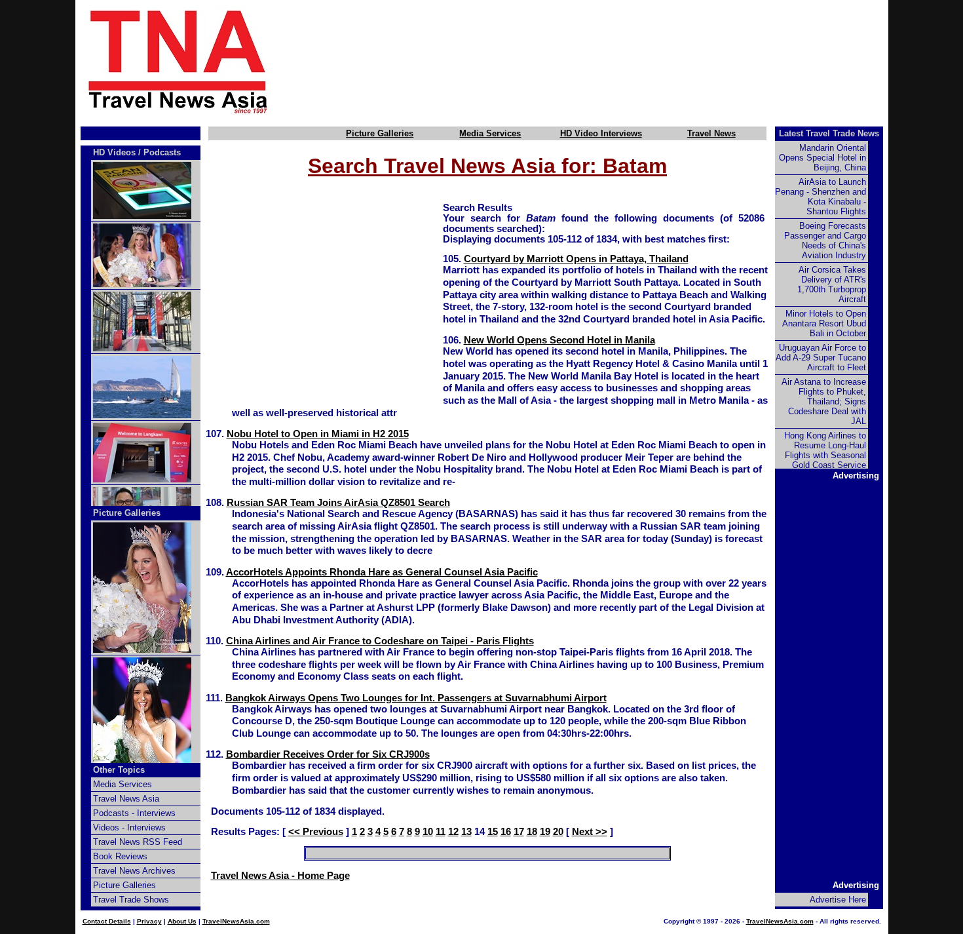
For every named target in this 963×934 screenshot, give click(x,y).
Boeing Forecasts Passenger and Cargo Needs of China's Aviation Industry (825, 240)
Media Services (490, 133)
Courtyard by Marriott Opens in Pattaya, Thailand (576, 259)
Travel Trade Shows (131, 900)
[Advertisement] (600, 60)
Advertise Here (838, 900)
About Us (182, 921)
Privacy (149, 921)
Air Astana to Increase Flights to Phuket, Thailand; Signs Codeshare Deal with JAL (824, 401)
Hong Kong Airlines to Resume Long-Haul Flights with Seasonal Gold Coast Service (825, 450)
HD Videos (114, 152)
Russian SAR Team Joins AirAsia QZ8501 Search (338, 502)
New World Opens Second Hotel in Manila (559, 340)
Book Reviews (120, 856)
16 (505, 832)
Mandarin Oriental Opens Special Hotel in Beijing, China (822, 157)
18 (532, 832)
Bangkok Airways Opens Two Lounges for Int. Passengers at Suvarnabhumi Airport (416, 698)
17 (519, 832)
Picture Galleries (379, 133)
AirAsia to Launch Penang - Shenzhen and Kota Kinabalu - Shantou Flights (820, 196)
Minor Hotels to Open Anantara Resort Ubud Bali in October (824, 323)
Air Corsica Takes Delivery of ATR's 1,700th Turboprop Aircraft (831, 284)
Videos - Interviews (129, 827)
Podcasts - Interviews (134, 813)
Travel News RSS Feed (137, 842)
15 (492, 832)
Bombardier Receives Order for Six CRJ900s (328, 754)
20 (558, 832)
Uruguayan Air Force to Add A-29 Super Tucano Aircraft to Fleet (821, 357)
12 (453, 832)
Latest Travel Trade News (829, 133)
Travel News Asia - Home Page (280, 875)
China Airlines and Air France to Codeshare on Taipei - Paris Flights (380, 641)
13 (466, 832)
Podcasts (162, 152)
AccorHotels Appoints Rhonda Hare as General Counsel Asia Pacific (382, 572)
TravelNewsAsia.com (236, 921)
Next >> (589, 832)
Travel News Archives (134, 871)
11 (440, 832)
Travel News (711, 133)
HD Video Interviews (601, 133)
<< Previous (315, 832)
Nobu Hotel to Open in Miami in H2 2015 (318, 434)
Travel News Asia (126, 799)
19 (545, 832)
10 (428, 832)
